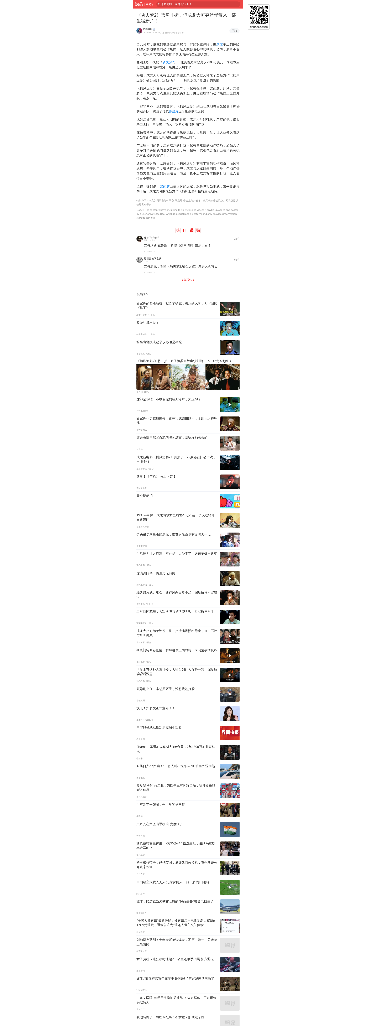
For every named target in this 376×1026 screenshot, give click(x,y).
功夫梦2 (168, 62)
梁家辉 (165, 186)
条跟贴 (187, 280)
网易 (139, 4)
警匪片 (173, 111)
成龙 (219, 44)
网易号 (150, 4)
